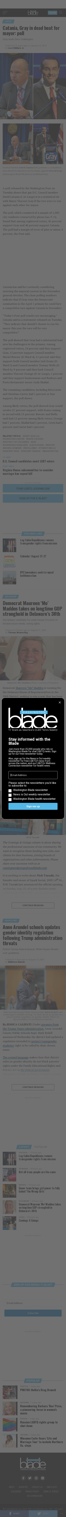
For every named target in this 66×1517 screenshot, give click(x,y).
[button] (33, 791)
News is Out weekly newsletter (31, 794)
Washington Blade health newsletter (34, 799)
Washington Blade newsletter (30, 790)
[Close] (59, 702)
